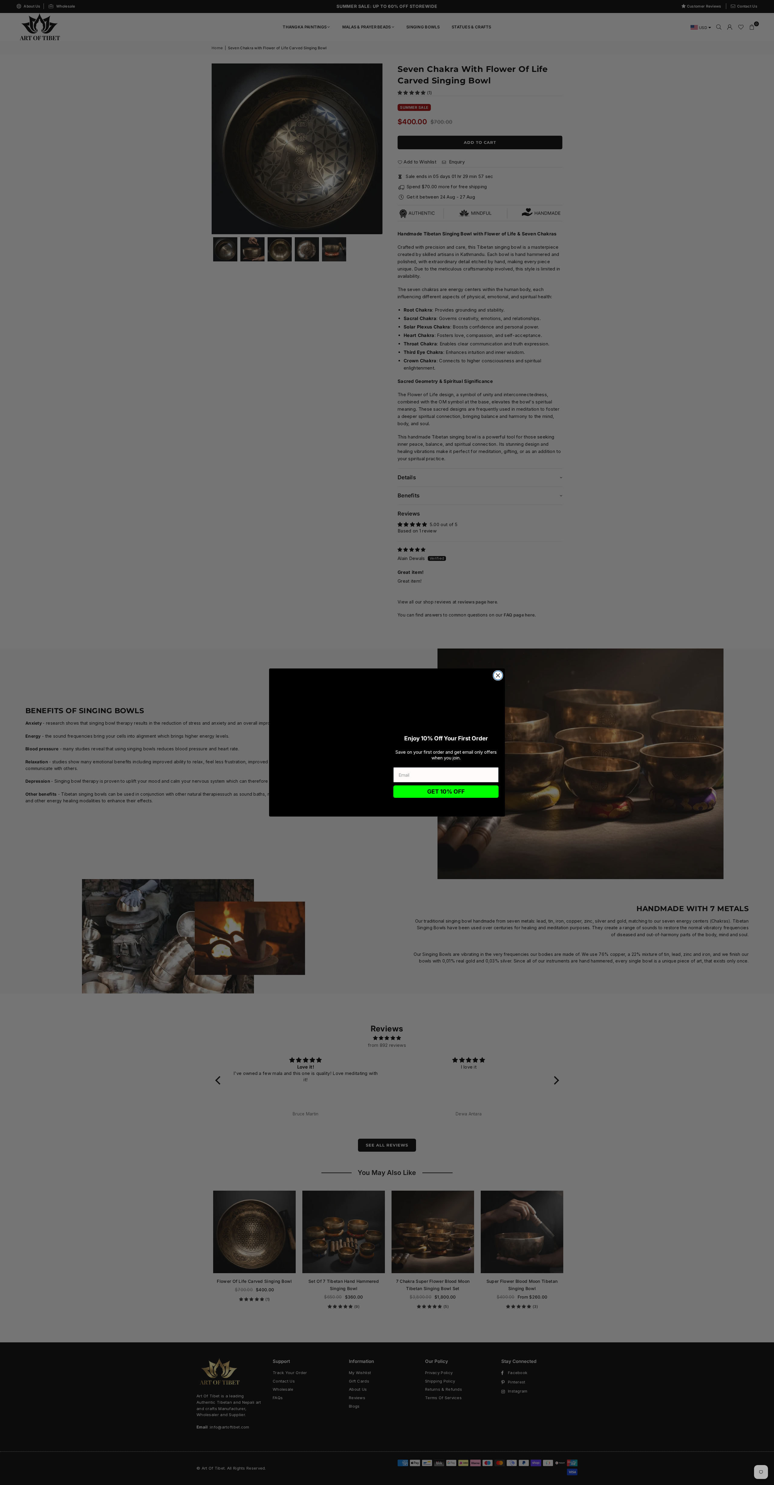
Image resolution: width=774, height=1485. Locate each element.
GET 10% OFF (446, 791)
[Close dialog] (497, 675)
